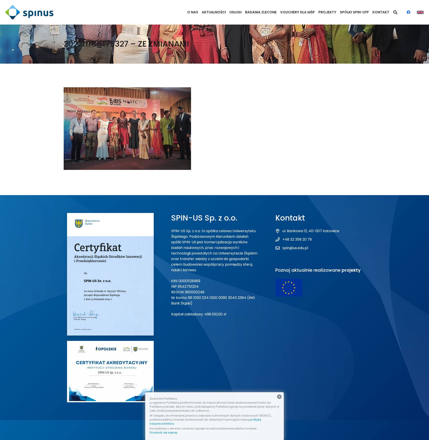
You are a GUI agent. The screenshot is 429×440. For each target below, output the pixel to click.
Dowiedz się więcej (163, 432)
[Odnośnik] (29, 12)
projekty (351, 270)
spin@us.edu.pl (295, 247)
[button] (395, 12)
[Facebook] (408, 12)
